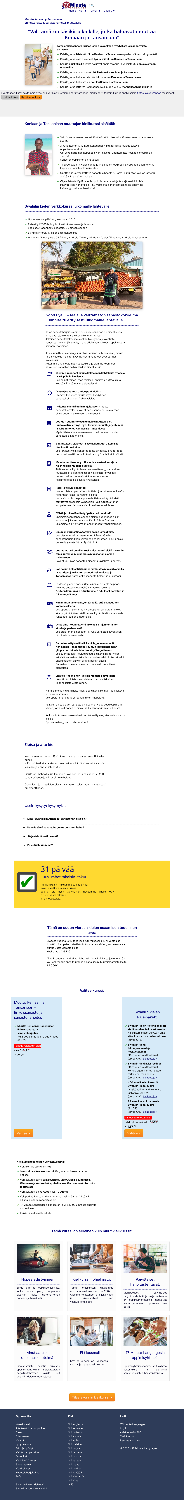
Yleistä (20, 1440)
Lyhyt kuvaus (24, 1444)
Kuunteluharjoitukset (28, 1472)
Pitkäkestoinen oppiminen (31, 1428)
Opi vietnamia (76, 1476)
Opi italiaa (74, 1440)
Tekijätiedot (127, 1436)
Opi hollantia (75, 1432)
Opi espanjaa (75, 1428)
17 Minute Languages (132, 1424)
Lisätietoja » (150, 1058)
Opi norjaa (74, 1448)
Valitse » (23, 1133)
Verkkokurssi (23, 1468)
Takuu (19, 1432)
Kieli (81, 10)
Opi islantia (74, 1436)
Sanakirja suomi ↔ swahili (31, 1488)
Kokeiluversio (23, 1424)
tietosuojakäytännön (149, 93)
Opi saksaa (74, 1460)
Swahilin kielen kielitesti (30, 1484)
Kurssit (93, 10)
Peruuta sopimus (130, 1440)
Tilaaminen (22, 1436)
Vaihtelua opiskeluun (28, 1452)
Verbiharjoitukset (26, 1460)
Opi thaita (73, 1464)
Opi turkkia (74, 1468)
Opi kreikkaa (75, 1444)
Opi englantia (76, 1424)
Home (72, 10)
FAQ (18, 1476)
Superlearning (24, 1464)
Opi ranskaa (75, 1452)
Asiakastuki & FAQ (130, 1432)
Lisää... (107, 10)
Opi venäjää (75, 1472)
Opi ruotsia (74, 1456)
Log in (123, 1428)
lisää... (71, 1484)
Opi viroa (73, 1480)
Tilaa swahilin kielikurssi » (92, 1397)
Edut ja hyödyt (24, 1448)
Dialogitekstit (23, 1456)
